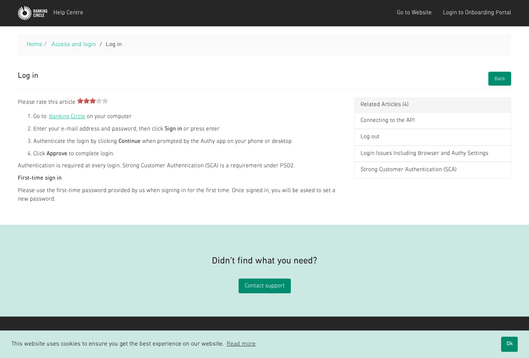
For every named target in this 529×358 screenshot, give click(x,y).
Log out (370, 137)
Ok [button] (510, 344)
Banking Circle (67, 117)
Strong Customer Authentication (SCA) (409, 170)
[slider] (92, 101)
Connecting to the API (388, 121)
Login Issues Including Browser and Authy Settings (424, 154)
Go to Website (414, 13)
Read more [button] (241, 344)
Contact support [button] (265, 286)
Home (34, 44)
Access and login (74, 44)
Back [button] (500, 78)
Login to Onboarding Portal (477, 13)
